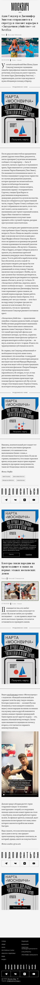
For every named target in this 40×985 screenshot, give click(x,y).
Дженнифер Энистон (18, 476)
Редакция (25, 941)
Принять (11, 554)
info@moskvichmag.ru (13, 981)
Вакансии (25, 944)
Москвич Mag (12, 979)
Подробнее (29, 554)
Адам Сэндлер (6, 476)
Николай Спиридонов (16, 578)
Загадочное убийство (8, 480)
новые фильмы (21, 480)
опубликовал (12, 695)
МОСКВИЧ (20, 7)
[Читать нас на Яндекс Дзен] (24, 500)
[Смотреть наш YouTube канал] (33, 500)
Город (4, 578)
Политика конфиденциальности (29, 948)
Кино (3, 35)
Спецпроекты (26, 952)
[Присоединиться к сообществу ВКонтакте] (15, 500)
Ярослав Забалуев (14, 35)
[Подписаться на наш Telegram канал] (6, 500)
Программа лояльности (30, 955)
